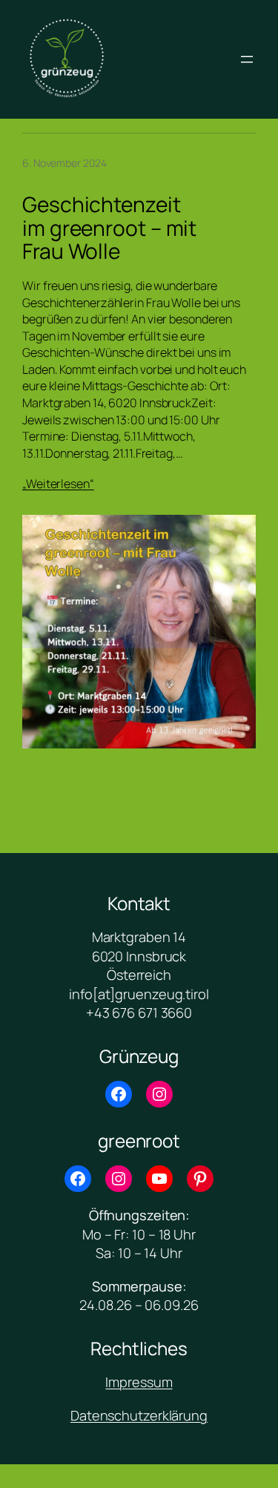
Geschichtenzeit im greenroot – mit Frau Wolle (109, 228)
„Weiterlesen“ (58, 483)
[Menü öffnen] (247, 59)
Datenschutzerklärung (139, 1415)
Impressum (138, 1382)
